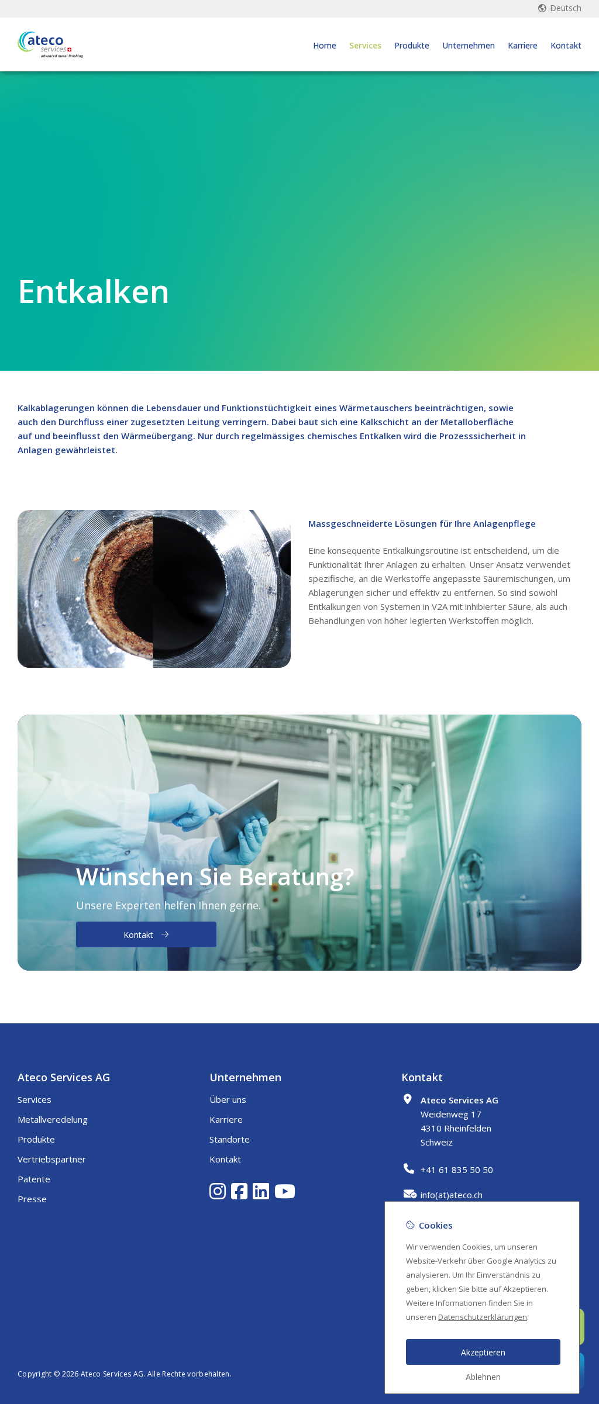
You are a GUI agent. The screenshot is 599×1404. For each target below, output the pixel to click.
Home (324, 45)
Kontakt (565, 45)
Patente (34, 1179)
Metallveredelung (53, 1119)
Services (365, 45)
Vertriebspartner (52, 1159)
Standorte (229, 1139)
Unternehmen (468, 45)
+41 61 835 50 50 (457, 1169)
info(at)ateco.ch (452, 1195)
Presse (32, 1199)
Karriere (523, 45)
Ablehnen (483, 1376)
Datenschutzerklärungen (482, 1317)
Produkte (411, 45)
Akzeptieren (483, 1352)
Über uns (227, 1099)
